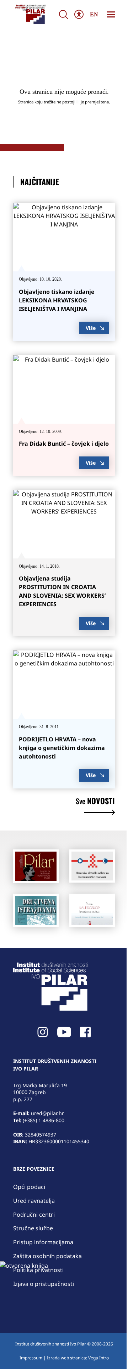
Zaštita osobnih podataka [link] (47, 1256)
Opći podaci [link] (29, 1187)
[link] (29, 14)
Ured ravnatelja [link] (34, 1201)
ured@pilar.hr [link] (47, 1113)
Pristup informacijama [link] (43, 1242)
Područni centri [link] (34, 1215)
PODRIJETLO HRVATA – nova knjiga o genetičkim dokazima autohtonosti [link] (62, 747)
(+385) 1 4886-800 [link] (43, 1120)
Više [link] (91, 328)
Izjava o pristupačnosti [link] (43, 1284)
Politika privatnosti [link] (38, 1270)
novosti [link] (95, 801)
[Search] (63, 14)
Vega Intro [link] (98, 1358)
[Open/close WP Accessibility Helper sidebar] (78, 14)
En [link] (94, 14)
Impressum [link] (31, 1358)
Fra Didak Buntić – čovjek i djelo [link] (64, 444)
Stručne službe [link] (33, 1228)
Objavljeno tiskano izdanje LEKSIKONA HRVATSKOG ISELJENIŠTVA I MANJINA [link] (57, 300)
